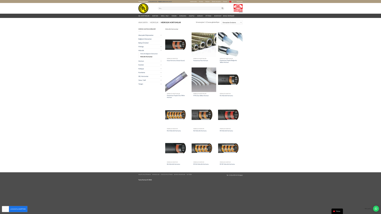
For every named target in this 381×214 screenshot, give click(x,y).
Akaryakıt (218, 16)
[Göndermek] (222, 8)
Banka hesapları (216, 1)
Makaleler (156, 174)
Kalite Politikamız (144, 174)
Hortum (155, 16)
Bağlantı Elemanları (145, 39)
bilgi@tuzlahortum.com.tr (165, 1)
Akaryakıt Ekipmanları (145, 35)
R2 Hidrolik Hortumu (200, 131)
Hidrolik (154, 22)
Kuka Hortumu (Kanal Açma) (176, 60)
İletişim (207, 1)
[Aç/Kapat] (161, 35)
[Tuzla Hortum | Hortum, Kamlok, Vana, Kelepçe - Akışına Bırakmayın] (146, 8)
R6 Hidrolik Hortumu (173, 164)
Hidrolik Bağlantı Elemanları (149, 53)
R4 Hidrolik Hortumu (226, 131)
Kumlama (182, 16)
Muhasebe (240, 1)
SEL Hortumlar (143, 16)
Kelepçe (191, 16)
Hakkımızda (193, 1)
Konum (225, 1)
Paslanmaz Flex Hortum (200, 60)
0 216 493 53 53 (153, 1)
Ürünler (201, 1)
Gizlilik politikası (167, 174)
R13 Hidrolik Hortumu (174, 131)
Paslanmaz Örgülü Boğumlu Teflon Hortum (228, 61)
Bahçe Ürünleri (228, 16)
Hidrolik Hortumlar (146, 56)
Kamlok (200, 16)
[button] (376, 209)
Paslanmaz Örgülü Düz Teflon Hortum (176, 96)
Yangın (174, 16)
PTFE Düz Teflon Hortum (201, 95)
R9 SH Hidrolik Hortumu (201, 164)
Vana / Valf (165, 16)
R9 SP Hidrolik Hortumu (227, 164)
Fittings (208, 16)
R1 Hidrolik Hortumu (226, 95)
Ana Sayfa (143, 22)
